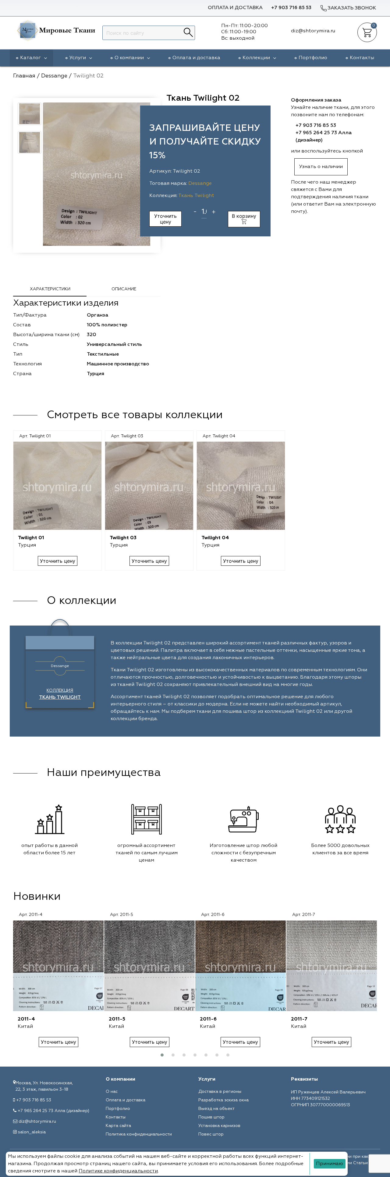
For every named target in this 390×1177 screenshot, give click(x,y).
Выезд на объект (216, 1109)
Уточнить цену (165, 218)
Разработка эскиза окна (223, 1100)
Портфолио (313, 58)
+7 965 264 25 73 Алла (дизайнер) (53, 1111)
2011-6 (208, 1019)
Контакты (362, 58)
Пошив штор (211, 1117)
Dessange (200, 183)
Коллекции (256, 58)
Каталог (30, 58)
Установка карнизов (219, 1126)
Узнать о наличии (321, 166)
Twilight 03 (123, 538)
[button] (162, 1055)
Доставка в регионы (219, 1091)
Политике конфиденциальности (118, 1171)
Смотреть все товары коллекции (135, 415)
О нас (112, 1091)
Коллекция (60, 694)
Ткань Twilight (196, 195)
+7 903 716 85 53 (291, 7)
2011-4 (26, 1019)
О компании (129, 58)
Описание (124, 289)
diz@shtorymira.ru (37, 1121)
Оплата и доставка (235, 7)
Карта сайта (118, 1126)
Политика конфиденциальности (139, 1134)
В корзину (244, 216)
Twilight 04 (215, 538)
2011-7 (299, 1019)
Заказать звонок (352, 8)
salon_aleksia (32, 1132)
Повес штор (211, 1134)
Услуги (77, 58)
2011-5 (117, 1019)
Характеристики (50, 289)
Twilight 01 (31, 538)
